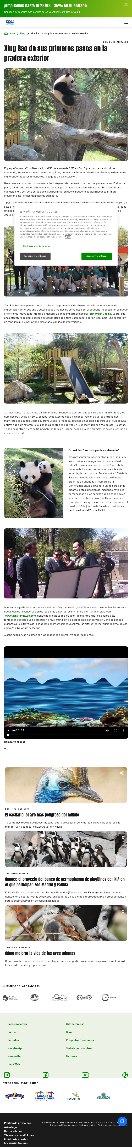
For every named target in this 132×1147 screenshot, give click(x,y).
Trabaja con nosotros (79, 1048)
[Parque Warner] (14, 1095)
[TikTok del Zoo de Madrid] (125, 1075)
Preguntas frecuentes (80, 1039)
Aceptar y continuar (97, 256)
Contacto (13, 1031)
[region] (66, 234)
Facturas (71, 1056)
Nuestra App (15, 1048)
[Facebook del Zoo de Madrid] (45, 1075)
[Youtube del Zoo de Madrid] (85, 1075)
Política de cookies (16, 1139)
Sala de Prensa (75, 1023)
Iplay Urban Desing (100, 313)
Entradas (13, 1039)
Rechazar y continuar (35, 256)
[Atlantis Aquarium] (103, 1095)
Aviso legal (11, 1127)
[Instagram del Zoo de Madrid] (7, 1075)
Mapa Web (14, 1064)
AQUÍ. (67, 237)
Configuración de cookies (16, 1143)
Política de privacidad (17, 1122)
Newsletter (15, 1056)
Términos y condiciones (19, 1135)
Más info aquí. (73, 11)
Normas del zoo (13, 1131)
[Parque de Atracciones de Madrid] (44, 1095)
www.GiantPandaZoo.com (20, 615)
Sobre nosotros (17, 1023)
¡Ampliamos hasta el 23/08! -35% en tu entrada (45, 6)
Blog (69, 1031)
